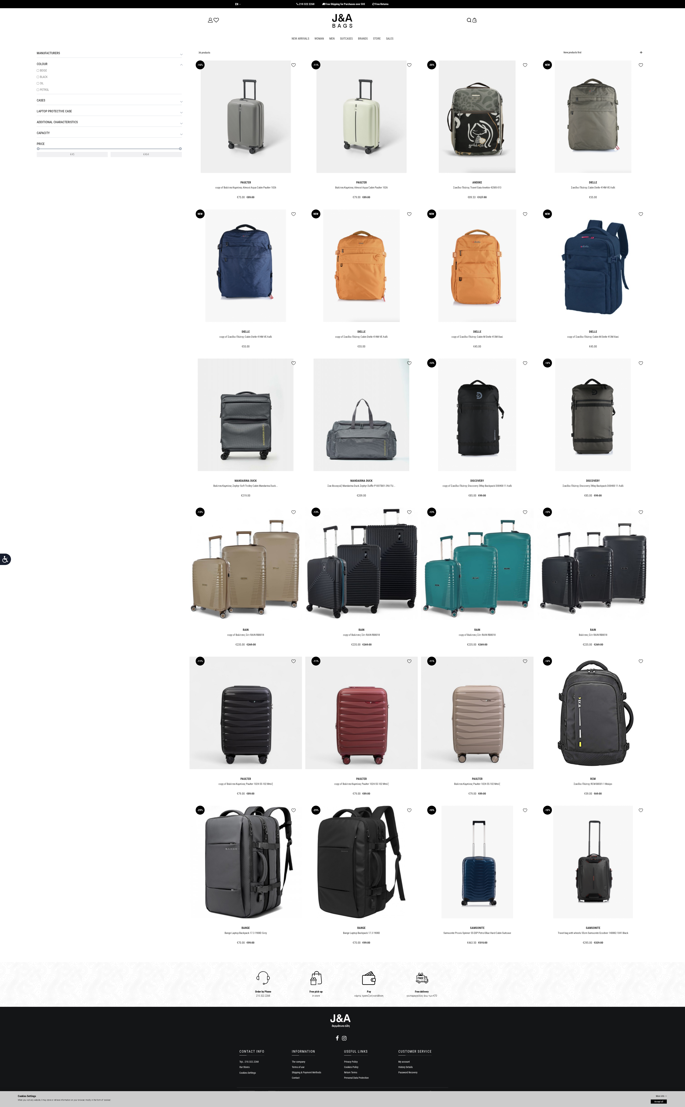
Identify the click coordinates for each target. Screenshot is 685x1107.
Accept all (658, 1101)
